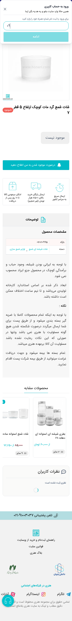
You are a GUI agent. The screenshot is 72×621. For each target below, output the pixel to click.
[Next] (64, 66)
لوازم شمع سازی (17, 249)
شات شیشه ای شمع (38, 249)
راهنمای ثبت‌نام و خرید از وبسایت (36, 540)
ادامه (36, 37)
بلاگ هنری (36, 553)
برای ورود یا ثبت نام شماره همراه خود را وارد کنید (45, 19)
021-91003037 (23, 515)
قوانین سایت (36, 546)
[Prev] (7, 66)
